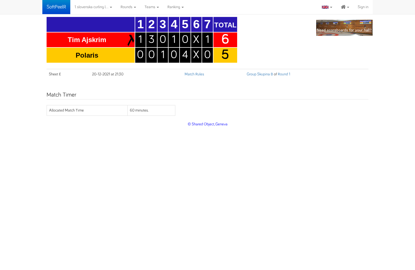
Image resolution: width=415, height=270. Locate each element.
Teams (150, 7)
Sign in (363, 7)
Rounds (127, 7)
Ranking (174, 7)
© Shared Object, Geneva (208, 124)
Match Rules (194, 74)
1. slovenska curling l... (92, 7)
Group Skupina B (260, 74)
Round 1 (284, 74)
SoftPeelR (56, 7)
